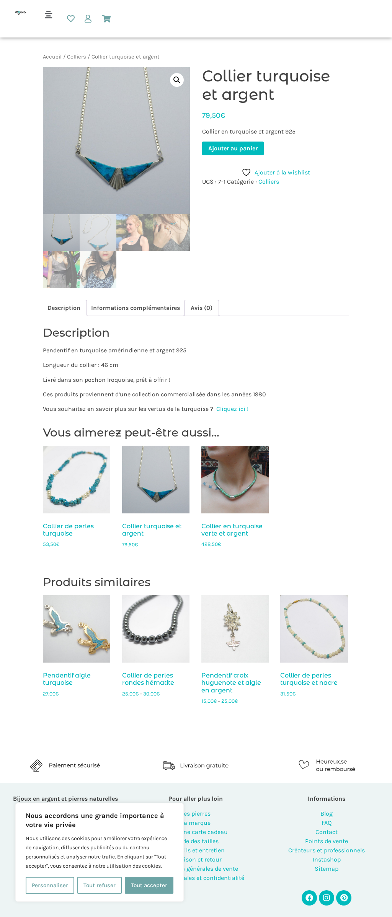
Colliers (76, 57)
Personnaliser (50, 885)
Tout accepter (149, 885)
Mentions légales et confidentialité (195, 877)
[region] (99, 852)
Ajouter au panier (233, 148)
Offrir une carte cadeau (196, 832)
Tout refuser (99, 885)
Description (63, 307)
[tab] (64, 308)
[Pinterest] (343, 898)
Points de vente (326, 841)
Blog (326, 813)
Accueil (52, 57)
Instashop (327, 859)
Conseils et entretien (196, 850)
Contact (326, 832)
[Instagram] (326, 898)
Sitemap (326, 868)
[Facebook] (309, 898)
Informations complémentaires (135, 307)
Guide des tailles (196, 841)
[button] (48, 15)
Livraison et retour (196, 859)
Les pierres (196, 813)
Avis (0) (201, 307)
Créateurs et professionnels (326, 850)
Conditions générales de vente (196, 868)
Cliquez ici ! (232, 408)
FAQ (327, 822)
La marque (196, 822)
